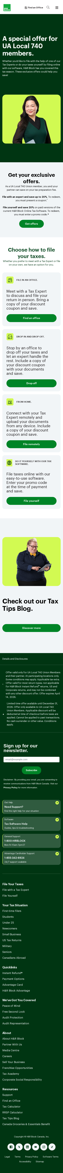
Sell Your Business (13, 1062)
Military (7, 946)
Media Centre (10, 1050)
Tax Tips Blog (10, 1118)
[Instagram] (43, 1146)
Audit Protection (12, 1017)
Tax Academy (10, 1074)
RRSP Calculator (12, 1112)
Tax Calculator (11, 1106)
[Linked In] (27, 1146)
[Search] (48, 8)
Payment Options (13, 979)
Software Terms (50, 1157)
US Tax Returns (11, 940)
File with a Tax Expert (15, 890)
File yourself (31, 501)
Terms (18, 1157)
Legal (7, 1157)
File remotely (31, 444)
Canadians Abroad (13, 958)
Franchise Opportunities (17, 1068)
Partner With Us (12, 1044)
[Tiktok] (52, 1146)
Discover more (31, 628)
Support (7, 1095)
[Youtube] (35, 1146)
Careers (7, 1056)
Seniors (7, 952)
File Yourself (10, 895)
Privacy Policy (31, 1157)
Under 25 (8, 922)
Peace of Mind (11, 1006)
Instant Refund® (12, 973)
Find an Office (11, 1100)
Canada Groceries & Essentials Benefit (26, 1124)
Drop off (31, 383)
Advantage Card (12, 984)
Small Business (11, 934)
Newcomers (9, 928)
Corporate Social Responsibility (22, 1079)
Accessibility (25, 1162)
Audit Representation (15, 1023)
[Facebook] (11, 1146)
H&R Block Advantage (16, 990)
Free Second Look (13, 1011)
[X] (19, 1146)
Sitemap (40, 1162)
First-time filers (11, 911)
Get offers (31, 223)
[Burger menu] (57, 7)
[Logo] (7, 7)
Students (8, 917)
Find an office (31, 318)
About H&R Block (13, 1038)
